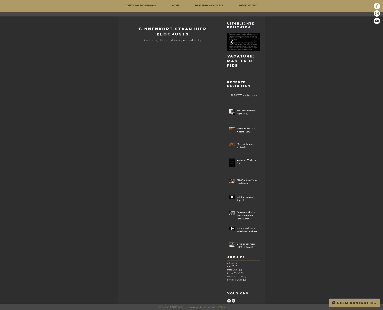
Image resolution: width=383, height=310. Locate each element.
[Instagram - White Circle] (377, 13)
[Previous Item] (232, 42)
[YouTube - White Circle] (377, 21)
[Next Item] (255, 42)
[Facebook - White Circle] (377, 6)
